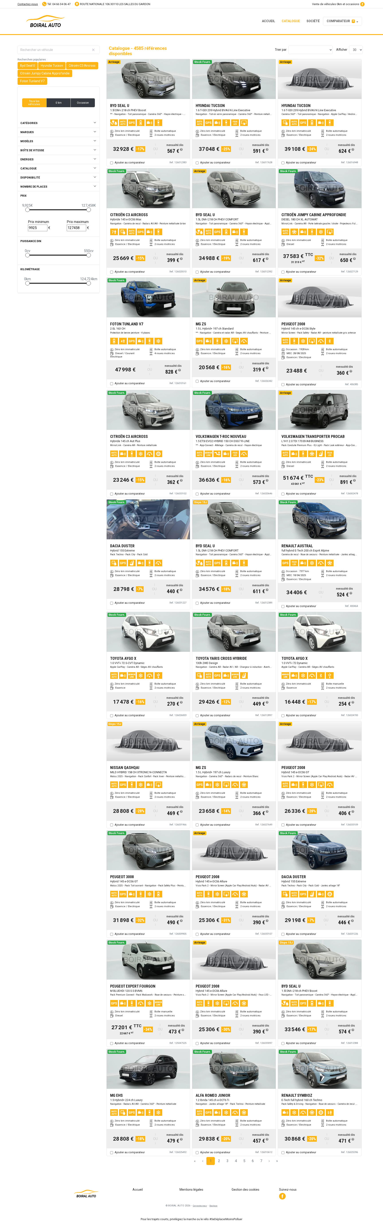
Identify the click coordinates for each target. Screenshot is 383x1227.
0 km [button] (59, 102)
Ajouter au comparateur (130, 162)
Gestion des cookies (245, 1189)
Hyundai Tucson (52, 65)
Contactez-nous (28, 4)
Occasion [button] (83, 102)
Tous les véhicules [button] (34, 103)
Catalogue (291, 21)
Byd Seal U (27, 65)
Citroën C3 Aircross (82, 65)
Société (313, 21)
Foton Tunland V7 (32, 81)
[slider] (27, 210)
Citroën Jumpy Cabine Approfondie (45, 73)
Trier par (281, 49)
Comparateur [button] (340, 21)
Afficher (341, 49)
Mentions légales (191, 1189)
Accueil (268, 21)
